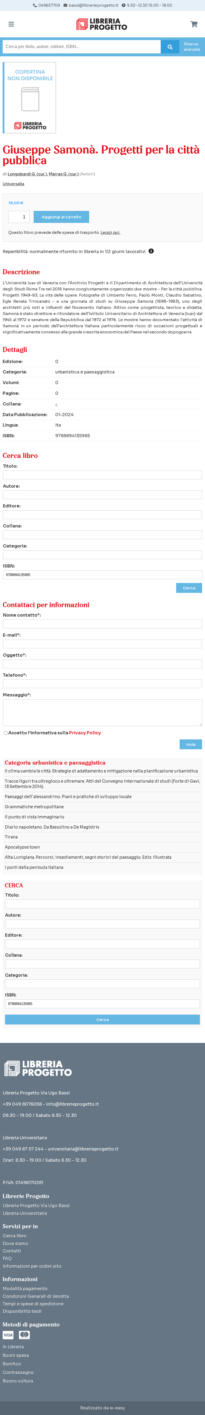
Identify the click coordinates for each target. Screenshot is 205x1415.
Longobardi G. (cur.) (27, 174)
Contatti (12, 1251)
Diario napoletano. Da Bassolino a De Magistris (52, 827)
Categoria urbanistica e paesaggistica (55, 762)
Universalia (13, 184)
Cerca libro (14, 1236)
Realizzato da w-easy (102, 1408)
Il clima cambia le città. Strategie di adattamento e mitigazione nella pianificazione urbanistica (101, 771)
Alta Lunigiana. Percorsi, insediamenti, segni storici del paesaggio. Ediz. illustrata (88, 857)
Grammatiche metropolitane (34, 806)
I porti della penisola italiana (34, 867)
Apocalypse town (22, 847)
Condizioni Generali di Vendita (36, 1296)
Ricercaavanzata (192, 47)
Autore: (11, 486)
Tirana (11, 836)
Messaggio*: (17, 695)
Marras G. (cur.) (64, 174)
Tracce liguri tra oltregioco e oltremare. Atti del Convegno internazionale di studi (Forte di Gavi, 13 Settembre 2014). (102, 784)
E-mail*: (12, 635)
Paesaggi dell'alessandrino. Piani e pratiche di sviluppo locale (68, 796)
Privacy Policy (85, 733)
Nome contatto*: (22, 615)
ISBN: (9, 566)
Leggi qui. (110, 232)
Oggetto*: (14, 655)
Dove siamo (15, 1243)
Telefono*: (15, 675)
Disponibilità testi (22, 1311)
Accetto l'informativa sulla (54, 733)
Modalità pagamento (25, 1288)
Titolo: (10, 466)
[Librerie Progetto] (103, 24)
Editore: (12, 506)
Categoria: (15, 546)
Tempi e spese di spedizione (33, 1304)
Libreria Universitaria (25, 1213)
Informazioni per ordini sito (32, 1266)
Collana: (12, 526)
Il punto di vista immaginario (34, 816)
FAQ (7, 1258)
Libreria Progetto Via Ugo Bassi (36, 1205)
